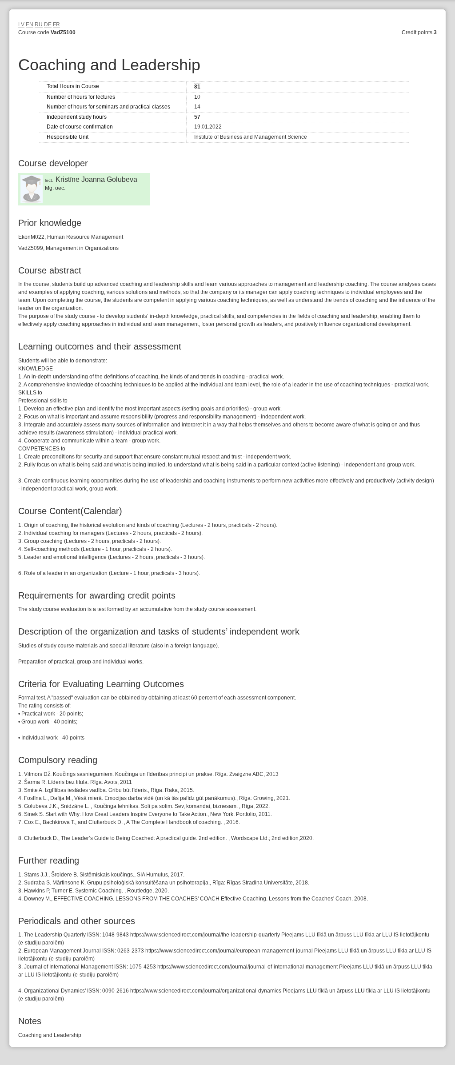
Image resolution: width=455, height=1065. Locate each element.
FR (56, 24)
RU (39, 24)
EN (29, 24)
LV (21, 24)
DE (48, 24)
